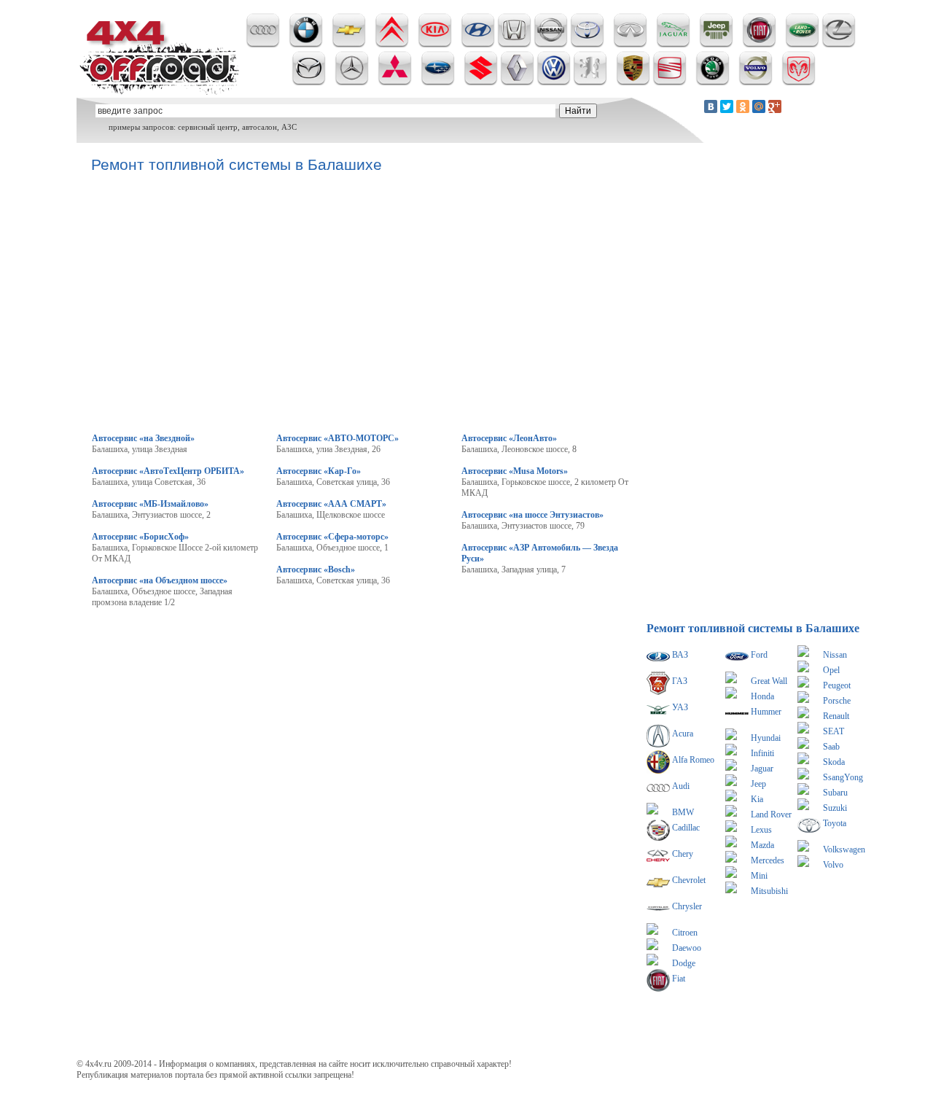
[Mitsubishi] (395, 82)
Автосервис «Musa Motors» (514, 471)
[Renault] (517, 82)
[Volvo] (755, 82)
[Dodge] (798, 82)
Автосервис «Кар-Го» (318, 471)
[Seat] (669, 82)
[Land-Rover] (802, 44)
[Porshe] (633, 82)
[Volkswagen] (553, 82)
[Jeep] (716, 44)
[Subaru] (438, 82)
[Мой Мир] (758, 106)
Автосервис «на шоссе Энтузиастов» (532, 515)
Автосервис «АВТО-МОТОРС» (337, 438)
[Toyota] (587, 44)
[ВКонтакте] (710, 106)
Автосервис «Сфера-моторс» (332, 537)
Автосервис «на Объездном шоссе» (159, 580)
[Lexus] (838, 44)
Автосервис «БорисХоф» (140, 537)
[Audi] (263, 44)
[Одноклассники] (742, 106)
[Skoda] (712, 82)
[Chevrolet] (349, 44)
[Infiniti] (630, 44)
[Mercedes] (352, 82)
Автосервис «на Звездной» (143, 438)
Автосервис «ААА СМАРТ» (331, 504)
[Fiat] (759, 44)
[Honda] (514, 44)
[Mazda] (309, 82)
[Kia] (435, 44)
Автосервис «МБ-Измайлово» (150, 504)
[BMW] (306, 44)
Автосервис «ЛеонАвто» (509, 438)
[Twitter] (726, 106)
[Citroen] (392, 44)
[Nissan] (551, 44)
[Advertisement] (356, 705)
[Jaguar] (673, 44)
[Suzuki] (481, 82)
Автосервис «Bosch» (315, 569)
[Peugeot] (590, 82)
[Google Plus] (774, 106)
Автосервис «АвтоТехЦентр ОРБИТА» (168, 471)
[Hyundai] (478, 44)
